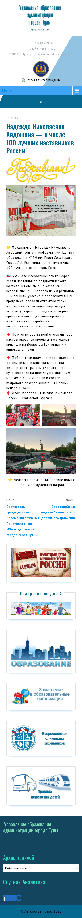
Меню (7, 91)
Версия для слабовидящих (42, 80)
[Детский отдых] (41, 608)
